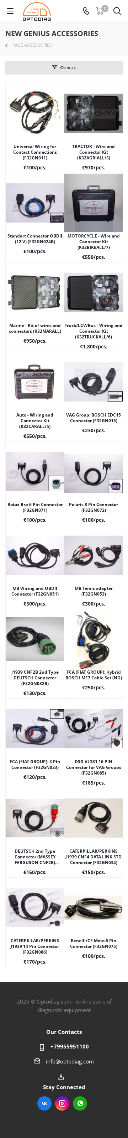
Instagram (62, 1103)
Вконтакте (44, 1103)
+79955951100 (69, 1046)
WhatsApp (80, 1103)
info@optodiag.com (70, 1061)
